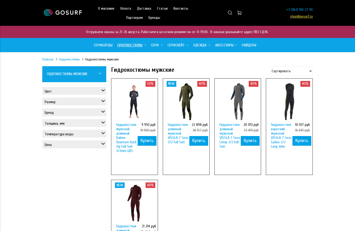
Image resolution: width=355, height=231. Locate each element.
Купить (147, 140)
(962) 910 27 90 (302, 9)
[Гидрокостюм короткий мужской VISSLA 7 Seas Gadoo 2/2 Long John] (289, 101)
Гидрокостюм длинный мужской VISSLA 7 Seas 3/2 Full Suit (178, 133)
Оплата (125, 8)
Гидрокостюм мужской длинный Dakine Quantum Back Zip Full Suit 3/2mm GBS (126, 138)
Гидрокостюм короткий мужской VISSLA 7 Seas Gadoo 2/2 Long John (281, 136)
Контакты (180, 8)
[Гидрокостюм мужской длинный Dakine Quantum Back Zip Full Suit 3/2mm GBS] (134, 101)
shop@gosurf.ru (301, 16)
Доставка (144, 8)
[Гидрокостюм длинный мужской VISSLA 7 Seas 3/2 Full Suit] (186, 101)
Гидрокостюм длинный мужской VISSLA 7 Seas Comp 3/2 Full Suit (230, 136)
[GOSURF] (63, 15)
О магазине (106, 8)
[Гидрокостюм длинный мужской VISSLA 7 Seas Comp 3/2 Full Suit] (238, 101)
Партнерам (134, 17)
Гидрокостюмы (69, 59)
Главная (47, 59)
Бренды (154, 17)
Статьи (162, 8)
